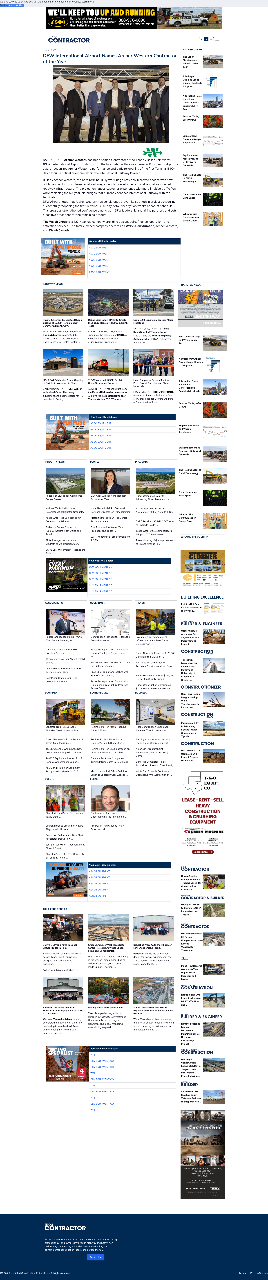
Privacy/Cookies (259, 1273)
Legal (94, 778)
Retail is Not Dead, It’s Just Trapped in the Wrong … (191, 607)
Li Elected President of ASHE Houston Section (61, 651)
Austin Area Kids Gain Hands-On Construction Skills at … (63, 519)
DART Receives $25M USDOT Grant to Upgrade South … (155, 523)
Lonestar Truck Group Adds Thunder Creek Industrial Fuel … (63, 728)
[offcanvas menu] (217, 39)
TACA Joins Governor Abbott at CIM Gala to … (65, 661)
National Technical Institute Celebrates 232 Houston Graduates (65, 510)
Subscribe (96, 1257)
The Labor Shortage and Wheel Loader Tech (189, 340)
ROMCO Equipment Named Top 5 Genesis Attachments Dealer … (64, 760)
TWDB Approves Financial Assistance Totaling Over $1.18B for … (155, 512)
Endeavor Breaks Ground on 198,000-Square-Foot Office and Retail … (63, 531)
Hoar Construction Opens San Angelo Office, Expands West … (153, 728)
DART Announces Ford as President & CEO (110, 538)
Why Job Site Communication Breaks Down (191, 217)
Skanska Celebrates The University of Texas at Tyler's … (65, 856)
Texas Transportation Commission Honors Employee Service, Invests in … (109, 653)
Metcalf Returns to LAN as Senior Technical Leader (109, 519)
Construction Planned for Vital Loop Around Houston (110, 638)
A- (202, 39)
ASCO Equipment (99, 247)
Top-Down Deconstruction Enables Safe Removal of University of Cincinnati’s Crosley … (189, 669)
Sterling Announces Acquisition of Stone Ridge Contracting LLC (154, 741)
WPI (92, 1054)
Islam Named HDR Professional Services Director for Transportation (111, 510)
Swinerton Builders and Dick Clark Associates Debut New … (64, 837)
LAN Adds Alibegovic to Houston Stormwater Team (108, 497)
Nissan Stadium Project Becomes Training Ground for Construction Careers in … (192, 883)
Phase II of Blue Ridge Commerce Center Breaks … (64, 497)
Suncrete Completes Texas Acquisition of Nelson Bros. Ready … (156, 763)
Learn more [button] (87, 1)
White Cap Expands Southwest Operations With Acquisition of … (154, 773)
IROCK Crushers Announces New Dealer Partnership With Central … (64, 750)
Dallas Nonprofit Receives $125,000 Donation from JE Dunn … (155, 655)
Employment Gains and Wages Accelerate (192, 139)
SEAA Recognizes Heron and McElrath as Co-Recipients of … (63, 542)
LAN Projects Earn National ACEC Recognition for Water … (64, 670)
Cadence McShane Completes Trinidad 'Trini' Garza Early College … (109, 762)
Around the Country (195, 536)
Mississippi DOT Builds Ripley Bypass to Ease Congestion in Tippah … (190, 730)
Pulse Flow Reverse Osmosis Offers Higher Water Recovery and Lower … (191, 972)
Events (49, 778)
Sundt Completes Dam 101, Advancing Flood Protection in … (153, 497)
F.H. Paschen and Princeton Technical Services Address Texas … (155, 666)
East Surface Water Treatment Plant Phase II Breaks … (65, 846)
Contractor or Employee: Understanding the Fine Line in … (109, 815)
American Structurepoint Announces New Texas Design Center (152, 752)
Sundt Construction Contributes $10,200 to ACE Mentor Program (153, 686)
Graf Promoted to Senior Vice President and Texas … (107, 529)
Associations (54, 602)
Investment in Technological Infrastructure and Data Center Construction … (152, 640)
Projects (141, 461)
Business (141, 692)
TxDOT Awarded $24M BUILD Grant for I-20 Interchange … (110, 664)
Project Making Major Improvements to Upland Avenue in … (156, 542)
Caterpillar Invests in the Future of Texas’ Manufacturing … (64, 741)
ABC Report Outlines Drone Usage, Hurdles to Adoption (191, 362)
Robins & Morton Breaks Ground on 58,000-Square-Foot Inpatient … (110, 750)
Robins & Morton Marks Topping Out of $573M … (108, 728)
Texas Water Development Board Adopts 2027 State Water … (154, 532)
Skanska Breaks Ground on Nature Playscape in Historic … (64, 827)
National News (193, 49)
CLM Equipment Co (100, 566)
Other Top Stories (55, 909)
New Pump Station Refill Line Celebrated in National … (61, 679)
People (94, 461)
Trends (140, 602)
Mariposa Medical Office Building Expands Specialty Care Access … (109, 773)
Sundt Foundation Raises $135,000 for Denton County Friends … (155, 677)
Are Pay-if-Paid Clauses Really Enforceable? (107, 827)
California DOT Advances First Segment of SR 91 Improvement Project (190, 637)
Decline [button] (4, 5)
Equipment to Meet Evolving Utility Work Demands (190, 451)
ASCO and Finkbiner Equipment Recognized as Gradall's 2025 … (63, 769)
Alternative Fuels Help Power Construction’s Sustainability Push (192, 102)
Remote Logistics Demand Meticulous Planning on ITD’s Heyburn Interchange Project (190, 1033)
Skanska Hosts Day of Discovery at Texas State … (65, 815)
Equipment (52, 692)
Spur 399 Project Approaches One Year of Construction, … (109, 673)
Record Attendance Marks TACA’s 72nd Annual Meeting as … (64, 638)
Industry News (53, 284)
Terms (242, 1273)
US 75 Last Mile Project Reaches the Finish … (65, 551)
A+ (211, 39)
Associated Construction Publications (29, 1273)
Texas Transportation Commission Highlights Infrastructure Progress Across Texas (109, 685)
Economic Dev (99, 692)
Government (98, 602)
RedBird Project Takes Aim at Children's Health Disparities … (108, 741)
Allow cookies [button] (16, 5)
